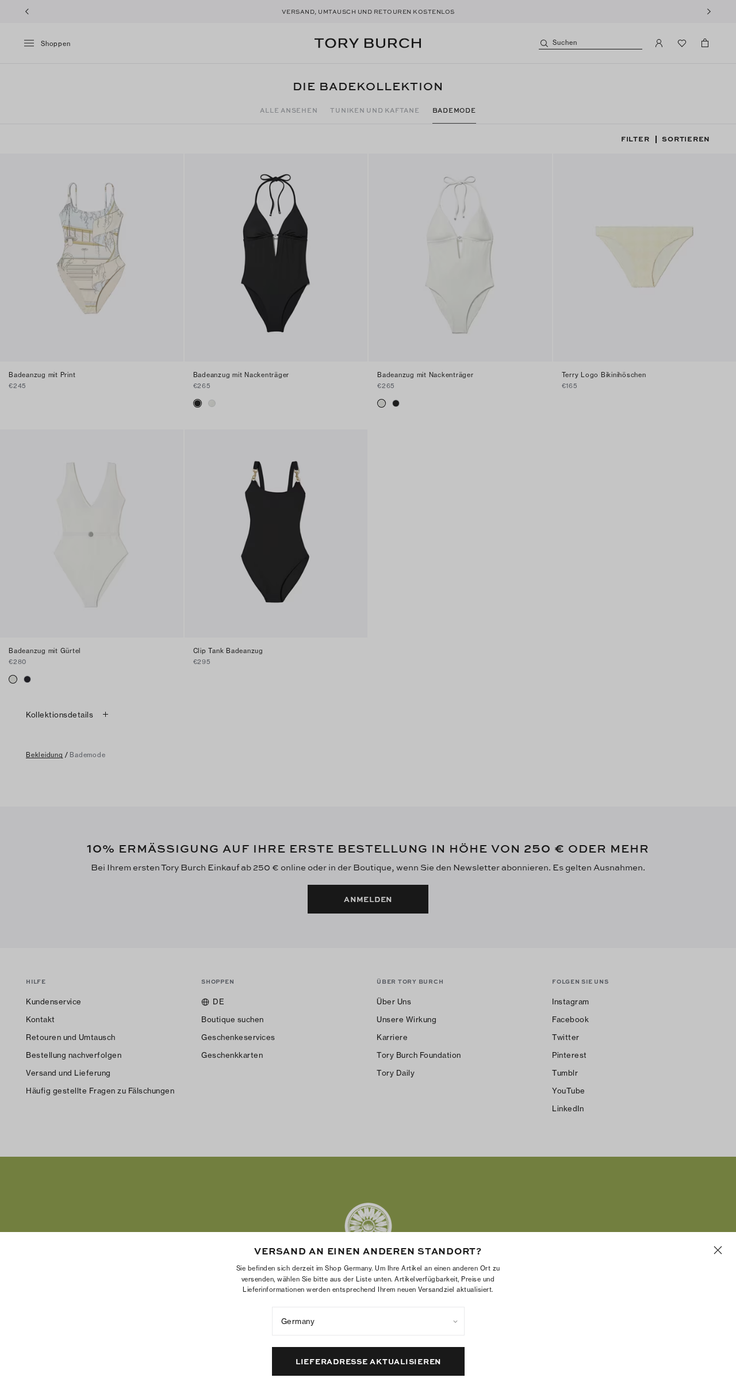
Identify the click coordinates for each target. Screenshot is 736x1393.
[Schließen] (718, 1250)
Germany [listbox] (298, 1321)
